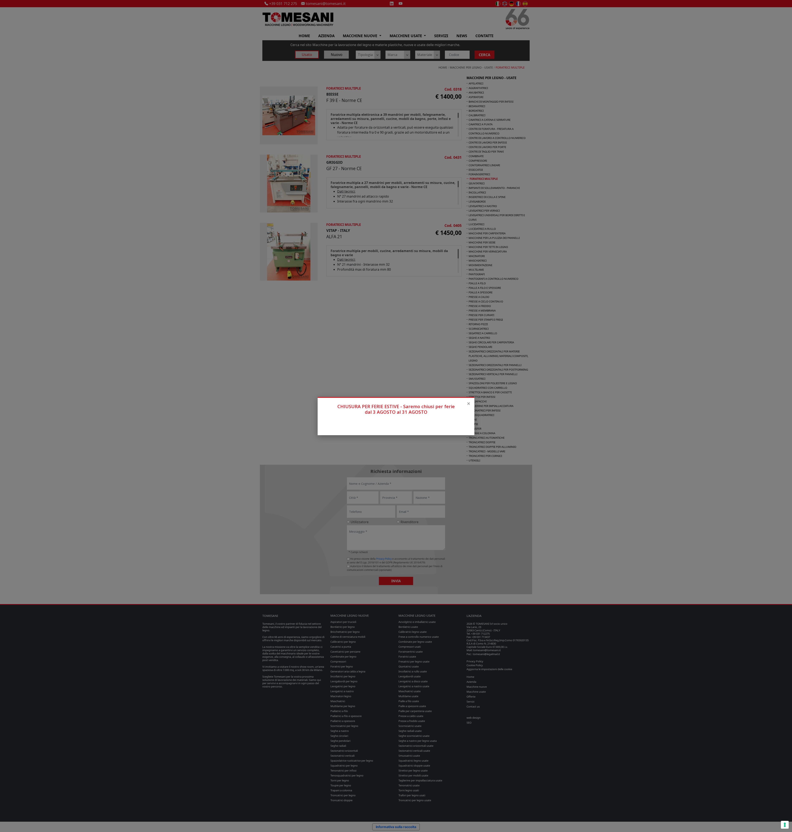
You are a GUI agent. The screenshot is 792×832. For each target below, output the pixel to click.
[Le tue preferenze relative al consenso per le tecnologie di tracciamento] (785, 825)
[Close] (468, 403)
